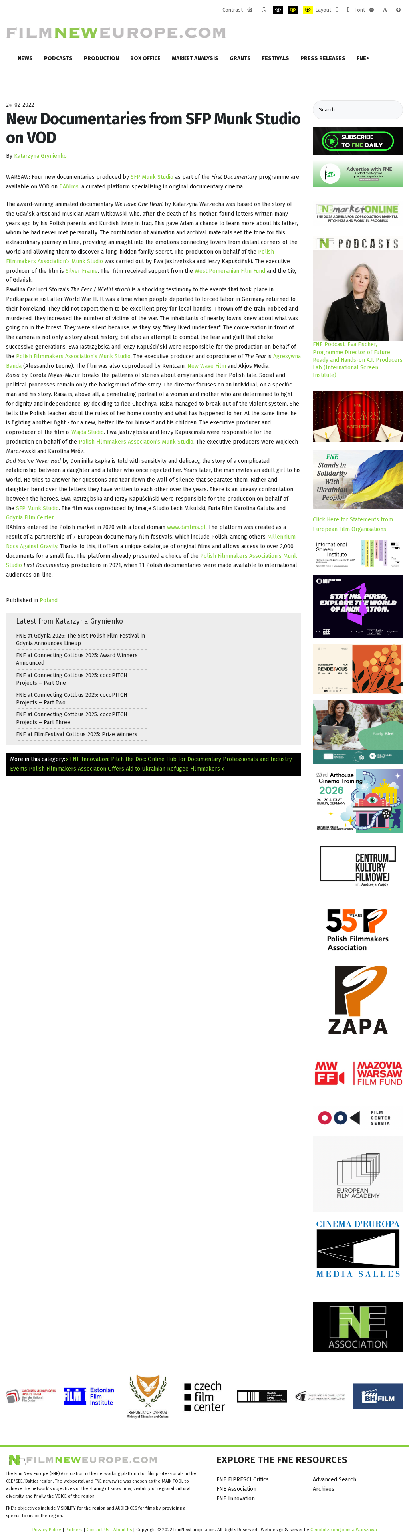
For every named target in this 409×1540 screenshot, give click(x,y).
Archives (323, 1489)
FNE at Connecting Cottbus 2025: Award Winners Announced (77, 659)
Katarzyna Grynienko (40, 156)
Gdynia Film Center (30, 517)
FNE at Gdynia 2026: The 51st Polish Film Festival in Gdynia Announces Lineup (80, 639)
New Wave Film (206, 366)
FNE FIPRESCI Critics (242, 1479)
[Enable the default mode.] (250, 10)
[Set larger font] (398, 10)
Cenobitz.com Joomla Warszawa (343, 1529)
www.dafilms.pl (186, 527)
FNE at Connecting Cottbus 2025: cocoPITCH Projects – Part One (71, 679)
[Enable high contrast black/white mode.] (278, 10)
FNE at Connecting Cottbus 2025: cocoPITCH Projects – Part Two (71, 699)
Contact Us (98, 1529)
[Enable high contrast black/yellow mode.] (293, 10)
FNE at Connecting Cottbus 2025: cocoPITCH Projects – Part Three (71, 718)
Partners (74, 1529)
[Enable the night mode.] (264, 10)
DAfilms (69, 186)
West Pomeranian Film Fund (230, 271)
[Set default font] (385, 10)
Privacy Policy (46, 1529)
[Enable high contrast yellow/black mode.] (307, 10)
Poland (49, 600)
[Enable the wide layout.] (348, 10)
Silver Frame (82, 271)
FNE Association (236, 1489)
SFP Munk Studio (152, 177)
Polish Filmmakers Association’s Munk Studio (73, 356)
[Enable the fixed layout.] (337, 10)
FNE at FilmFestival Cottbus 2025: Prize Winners (76, 734)
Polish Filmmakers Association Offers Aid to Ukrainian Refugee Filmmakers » (127, 768)
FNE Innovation (235, 1498)
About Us (122, 1529)
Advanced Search (334, 1479)
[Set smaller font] (371, 10)
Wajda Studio (87, 432)
